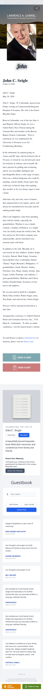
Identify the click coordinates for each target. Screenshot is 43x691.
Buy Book (23, 435)
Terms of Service (27, 681)
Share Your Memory (15, 471)
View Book (11, 435)
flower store (28, 341)
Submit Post (21, 510)
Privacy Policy (15, 681)
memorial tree (30, 337)
